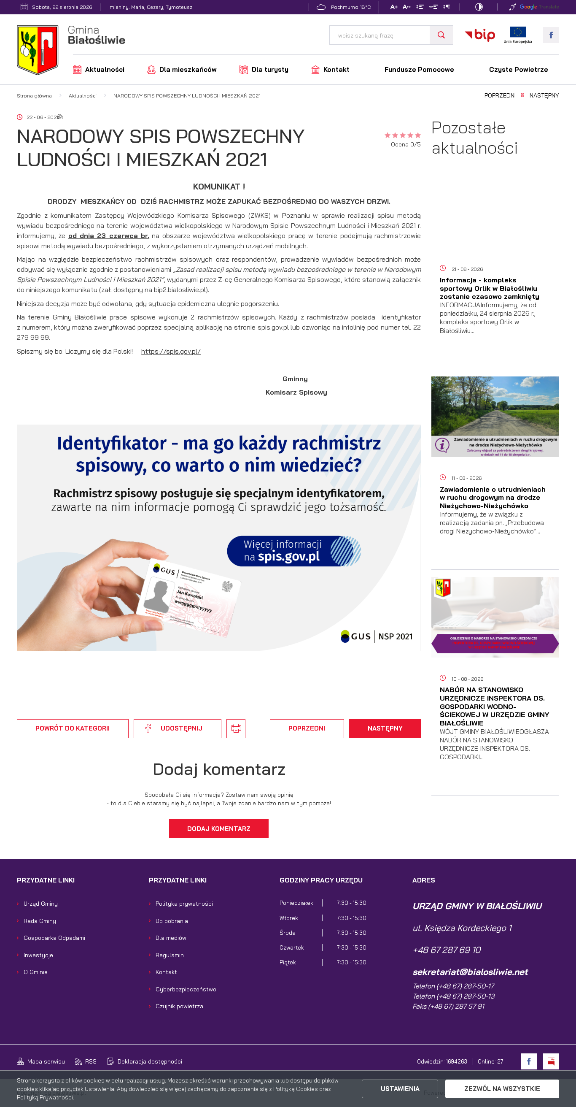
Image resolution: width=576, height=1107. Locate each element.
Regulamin (170, 954)
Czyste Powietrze (518, 69)
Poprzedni (500, 95)
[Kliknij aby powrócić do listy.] (522, 95)
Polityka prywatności (184, 903)
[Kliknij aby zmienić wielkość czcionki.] (393, 8)
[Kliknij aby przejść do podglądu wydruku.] (235, 728)
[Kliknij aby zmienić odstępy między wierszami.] (420, 8)
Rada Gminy (40, 920)
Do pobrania (172, 920)
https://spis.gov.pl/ (171, 351)
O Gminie (36, 971)
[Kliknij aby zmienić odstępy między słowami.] (433, 8)
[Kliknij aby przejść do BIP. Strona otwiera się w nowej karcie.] (480, 35)
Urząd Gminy (41, 903)
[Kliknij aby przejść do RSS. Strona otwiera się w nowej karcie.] (60, 117)
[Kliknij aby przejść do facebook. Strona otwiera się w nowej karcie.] (551, 35)
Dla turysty (270, 69)
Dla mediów (171, 937)
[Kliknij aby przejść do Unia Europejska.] (518, 35)
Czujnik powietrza (179, 1006)
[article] (495, 271)
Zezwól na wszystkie (502, 1089)
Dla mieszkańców (188, 69)
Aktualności (104, 69)
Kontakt (336, 69)
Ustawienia (400, 1089)
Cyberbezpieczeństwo (186, 989)
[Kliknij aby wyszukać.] (441, 35)
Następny (544, 95)
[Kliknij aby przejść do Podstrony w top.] (512, 7)
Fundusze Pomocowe (419, 69)
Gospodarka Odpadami (54, 937)
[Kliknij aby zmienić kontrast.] (479, 7)
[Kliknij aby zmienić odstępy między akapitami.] (446, 8)
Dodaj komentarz (218, 829)
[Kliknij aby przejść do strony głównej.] (71, 51)
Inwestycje (38, 954)
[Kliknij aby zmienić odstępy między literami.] (406, 8)
